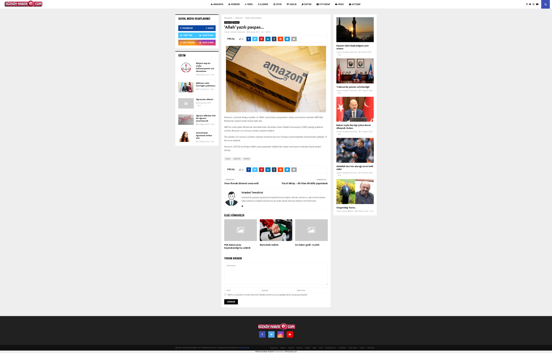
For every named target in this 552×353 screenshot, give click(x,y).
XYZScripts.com (290, 352)
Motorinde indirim (269, 245)
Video (341, 4)
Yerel (250, 4)
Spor (279, 4)
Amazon (237, 159)
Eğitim (307, 4)
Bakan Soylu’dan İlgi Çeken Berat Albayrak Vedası (353, 126)
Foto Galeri (353, 348)
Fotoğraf (324, 4)
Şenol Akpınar (347, 211)
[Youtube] (538, 4)
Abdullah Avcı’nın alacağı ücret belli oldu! (354, 167)
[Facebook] (527, 4)
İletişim (356, 4)
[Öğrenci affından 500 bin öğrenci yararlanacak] (186, 119)
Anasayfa (218, 4)
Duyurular (274, 348)
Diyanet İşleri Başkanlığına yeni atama (352, 47)
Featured (228, 22)
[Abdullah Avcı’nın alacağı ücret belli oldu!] (355, 150)
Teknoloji (370, 348)
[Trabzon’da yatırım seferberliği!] (355, 70)
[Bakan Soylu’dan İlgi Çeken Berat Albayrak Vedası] (355, 109)
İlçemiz (264, 4)
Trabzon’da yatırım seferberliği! (352, 87)
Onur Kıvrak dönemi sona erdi (241, 183)
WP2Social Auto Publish (264, 352)
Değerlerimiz (331, 348)
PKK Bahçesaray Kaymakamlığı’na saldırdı (237, 246)
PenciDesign (244, 348)
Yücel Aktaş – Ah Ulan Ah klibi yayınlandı (305, 183)
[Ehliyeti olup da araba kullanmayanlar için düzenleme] (186, 67)
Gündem (235, 4)
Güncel (291, 348)
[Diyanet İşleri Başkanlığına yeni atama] (355, 29)
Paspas (247, 159)
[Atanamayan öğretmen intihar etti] (186, 137)
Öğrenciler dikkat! (204, 99)
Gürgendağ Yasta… (346, 208)
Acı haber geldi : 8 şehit (307, 245)
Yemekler (342, 348)
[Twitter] (531, 4)
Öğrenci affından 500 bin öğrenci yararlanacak (206, 118)
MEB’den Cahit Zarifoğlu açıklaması (205, 84)
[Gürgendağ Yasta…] (355, 191)
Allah (228, 159)
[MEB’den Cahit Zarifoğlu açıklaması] (186, 87)
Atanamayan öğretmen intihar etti (204, 135)
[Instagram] (534, 4)
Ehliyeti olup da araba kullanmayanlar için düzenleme (205, 67)
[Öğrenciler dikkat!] (186, 103)
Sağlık (293, 4)
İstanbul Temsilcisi (237, 32)
